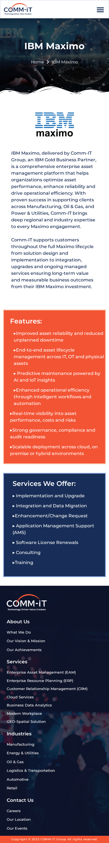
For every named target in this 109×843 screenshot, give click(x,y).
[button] (100, 9)
